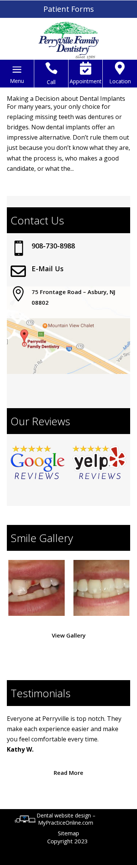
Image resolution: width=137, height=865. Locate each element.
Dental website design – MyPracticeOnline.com (66, 819)
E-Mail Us (48, 268)
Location (120, 81)
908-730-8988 (53, 245)
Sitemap (68, 833)
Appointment (86, 81)
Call (51, 82)
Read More (68, 772)
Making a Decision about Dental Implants (66, 98)
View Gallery (69, 635)
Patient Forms (68, 9)
